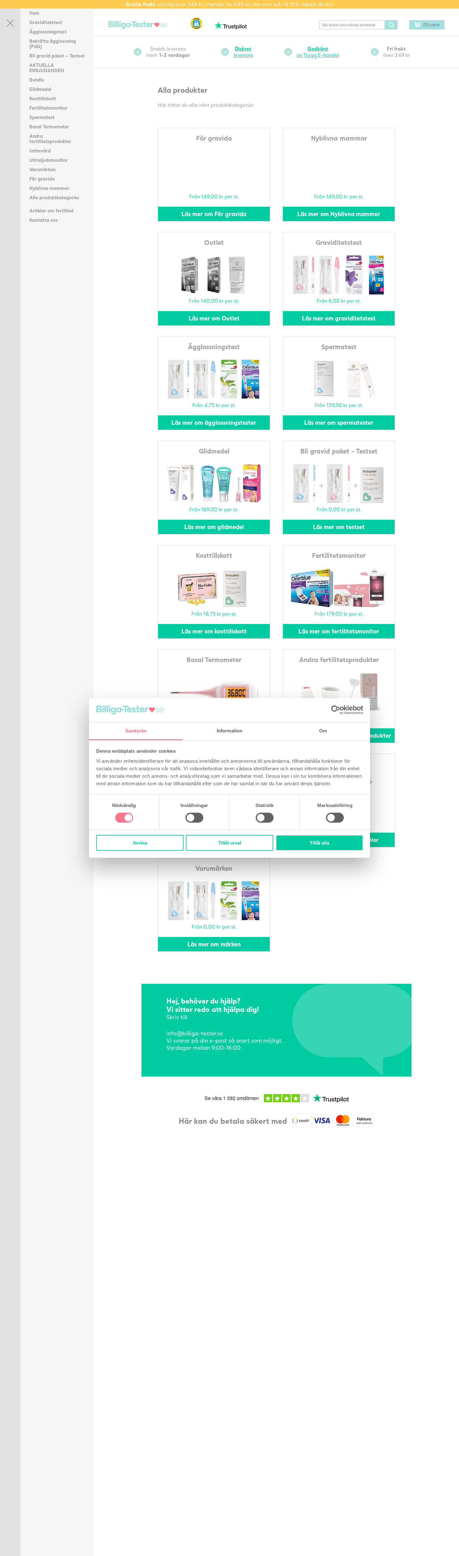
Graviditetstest (45, 22)
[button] (196, 23)
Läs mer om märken (214, 944)
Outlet (214, 242)
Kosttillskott (42, 98)
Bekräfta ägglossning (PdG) (52, 43)
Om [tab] (323, 730)
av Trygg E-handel (318, 52)
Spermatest (42, 117)
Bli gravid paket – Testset (57, 55)
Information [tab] (229, 730)
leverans (243, 52)
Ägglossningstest (48, 31)
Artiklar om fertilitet (51, 210)
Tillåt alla (319, 842)
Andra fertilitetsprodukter (50, 138)
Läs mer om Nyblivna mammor (338, 213)
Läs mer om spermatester (338, 422)
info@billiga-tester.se (194, 1033)
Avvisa (140, 842)
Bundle (36, 79)
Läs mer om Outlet (214, 318)
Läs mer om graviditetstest (339, 318)
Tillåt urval (229, 842)
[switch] (194, 818)
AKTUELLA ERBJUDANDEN (46, 67)
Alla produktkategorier (54, 197)
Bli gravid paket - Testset (339, 451)
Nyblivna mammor (49, 188)
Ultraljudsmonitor (48, 160)
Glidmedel (40, 89)
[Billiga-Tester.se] (137, 25)
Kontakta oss (43, 220)
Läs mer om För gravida (213, 213)
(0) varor (431, 24)
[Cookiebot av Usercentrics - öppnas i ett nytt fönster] (335, 710)
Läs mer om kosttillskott (214, 631)
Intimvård (40, 150)
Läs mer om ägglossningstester (213, 422)
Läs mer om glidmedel (214, 526)
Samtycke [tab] (136, 730)
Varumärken (42, 169)
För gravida (42, 178)
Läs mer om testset (339, 526)
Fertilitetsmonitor (48, 108)
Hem (34, 13)
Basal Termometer (49, 126)
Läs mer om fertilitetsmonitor (339, 631)
